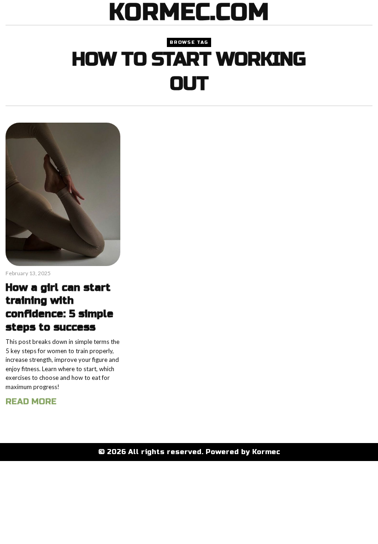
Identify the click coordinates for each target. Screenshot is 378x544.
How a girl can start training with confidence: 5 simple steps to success (59, 307)
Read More (31, 401)
